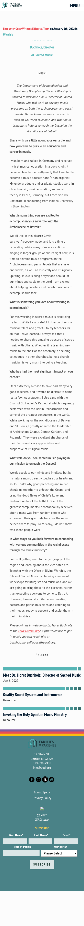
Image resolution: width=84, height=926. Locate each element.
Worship (8, 34)
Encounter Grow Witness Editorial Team (26, 29)
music (42, 73)
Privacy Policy (42, 798)
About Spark (42, 792)
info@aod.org (42, 767)
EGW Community (29, 631)
